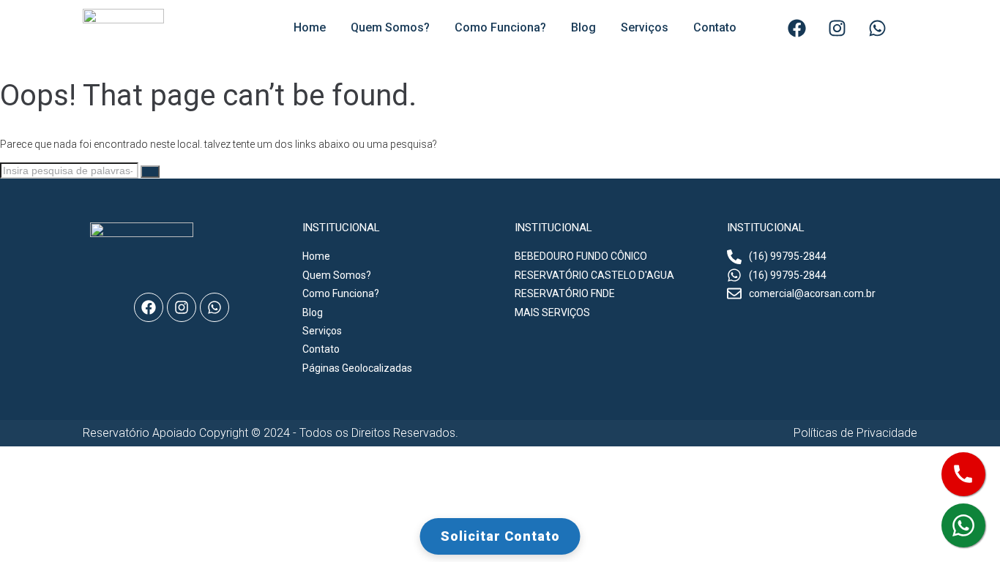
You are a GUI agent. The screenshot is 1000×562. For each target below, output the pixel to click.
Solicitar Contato (500, 536)
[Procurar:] (70, 170)
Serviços (644, 27)
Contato (714, 27)
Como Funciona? (500, 27)
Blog (583, 27)
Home (310, 27)
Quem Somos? (390, 27)
